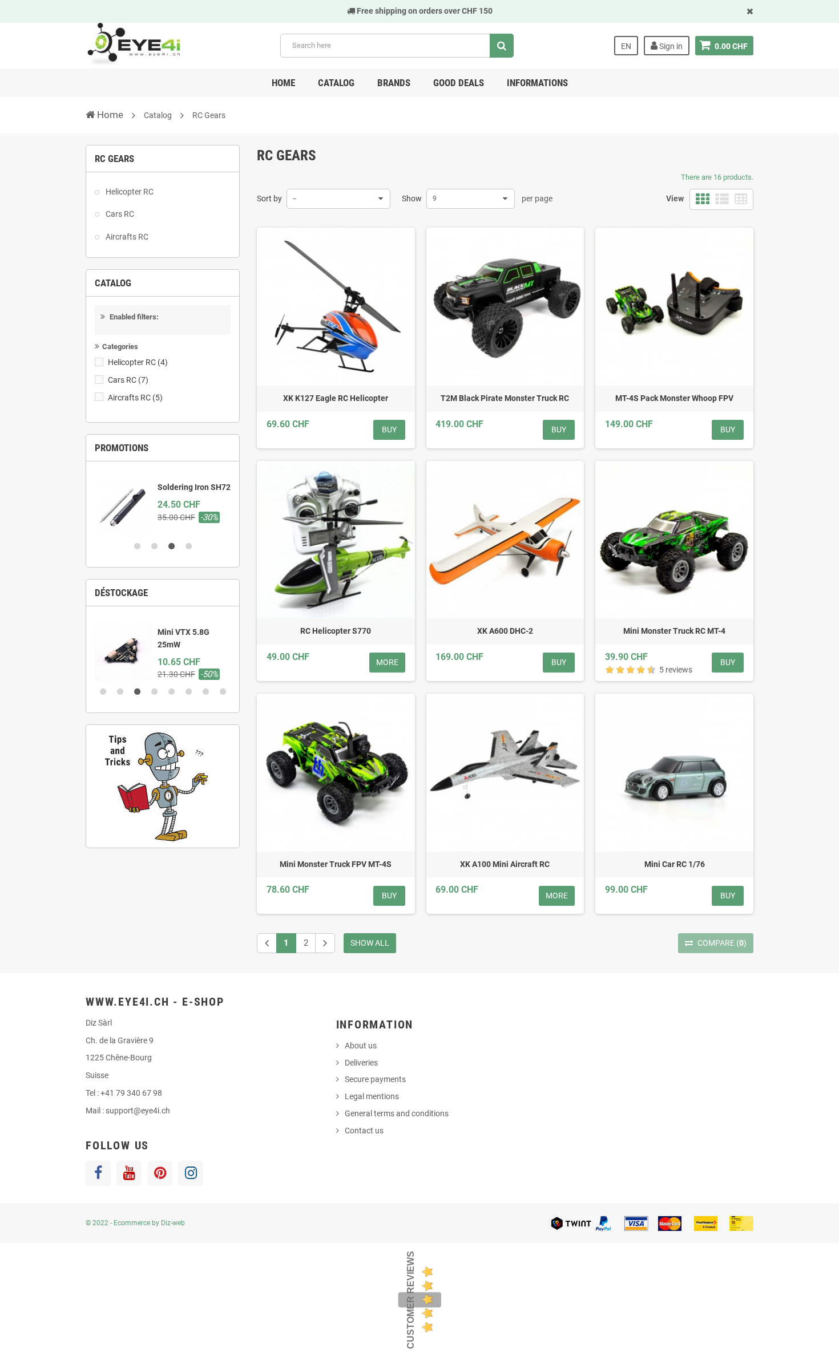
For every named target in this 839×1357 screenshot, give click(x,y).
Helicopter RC (129, 191)
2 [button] (154, 546)
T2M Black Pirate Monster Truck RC (505, 398)
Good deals (458, 82)
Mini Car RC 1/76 (674, 864)
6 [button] (188, 692)
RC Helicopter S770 (335, 630)
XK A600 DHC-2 (505, 630)
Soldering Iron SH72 (194, 487)
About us (361, 1045)
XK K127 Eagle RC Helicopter (335, 398)
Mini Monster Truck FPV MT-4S (336, 864)
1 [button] (137, 546)
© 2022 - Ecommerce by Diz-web (135, 1223)
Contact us (364, 1130)
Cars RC (119, 213)
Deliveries (361, 1062)
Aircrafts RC (126, 236)
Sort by (269, 198)
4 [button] (188, 546)
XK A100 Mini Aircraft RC (505, 864)
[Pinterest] (159, 1173)
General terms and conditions (397, 1113)
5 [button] (171, 692)
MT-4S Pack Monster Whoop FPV (674, 398)
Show (412, 198)
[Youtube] (129, 1173)
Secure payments (375, 1079)
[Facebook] (98, 1173)
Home (283, 82)
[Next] (325, 943)
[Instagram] (190, 1173)
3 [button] (171, 546)
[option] (162, 503)
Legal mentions (372, 1096)
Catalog (336, 82)
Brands (393, 82)
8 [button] (222, 692)
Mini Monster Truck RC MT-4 (674, 630)
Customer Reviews (411, 1300)
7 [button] (205, 692)
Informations (537, 82)
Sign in (670, 46)
